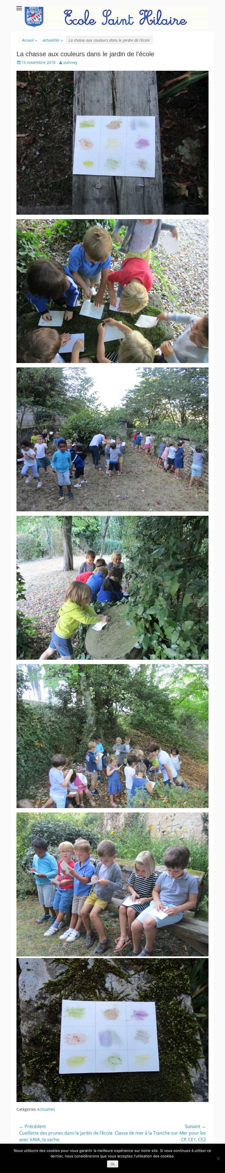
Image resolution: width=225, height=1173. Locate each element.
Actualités (53, 40)
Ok (113, 1164)
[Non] (218, 1158)
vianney (70, 62)
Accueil (29, 40)
